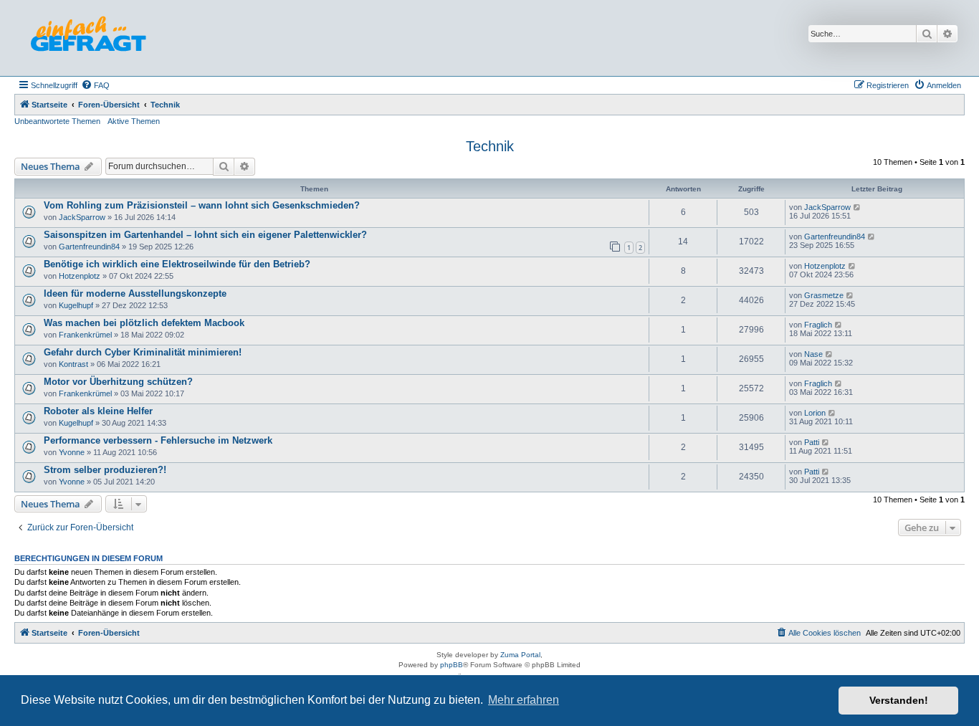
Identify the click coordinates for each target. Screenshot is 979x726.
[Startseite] (88, 38)
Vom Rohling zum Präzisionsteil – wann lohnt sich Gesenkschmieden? (202, 205)
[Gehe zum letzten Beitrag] (857, 207)
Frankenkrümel (85, 334)
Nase (813, 354)
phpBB (451, 665)
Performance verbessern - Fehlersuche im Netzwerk (158, 440)
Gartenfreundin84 (89, 246)
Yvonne (72, 452)
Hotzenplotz (79, 276)
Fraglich (818, 324)
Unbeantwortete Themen (57, 121)
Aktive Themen (134, 121)
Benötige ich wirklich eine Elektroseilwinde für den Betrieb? (177, 264)
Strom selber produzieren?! (105, 469)
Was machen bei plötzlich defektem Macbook (144, 322)
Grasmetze (824, 295)
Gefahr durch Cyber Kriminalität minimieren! (143, 352)
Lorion (815, 413)
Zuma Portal (520, 655)
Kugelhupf (76, 305)
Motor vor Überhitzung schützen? (118, 381)
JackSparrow (82, 217)
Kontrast (73, 364)
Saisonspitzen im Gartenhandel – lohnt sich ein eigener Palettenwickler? (205, 234)
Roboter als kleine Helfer (98, 411)
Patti (811, 442)
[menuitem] (95, 85)
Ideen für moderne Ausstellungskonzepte (135, 293)
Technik (490, 146)
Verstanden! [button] (898, 700)
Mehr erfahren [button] (523, 700)
